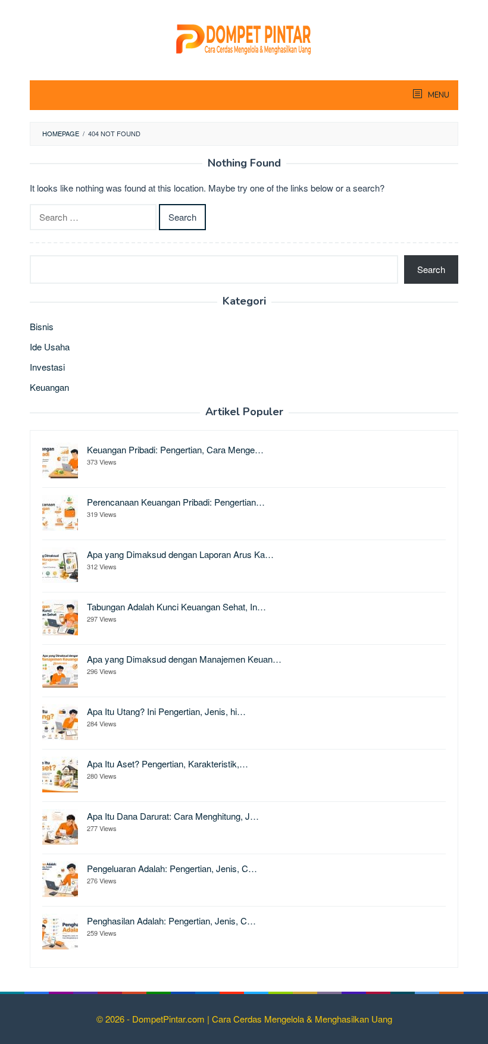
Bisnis (42, 326)
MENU (437, 95)
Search (431, 269)
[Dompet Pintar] (244, 37)
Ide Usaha (50, 346)
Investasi (47, 366)
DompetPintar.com (169, 1018)
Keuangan (49, 387)
